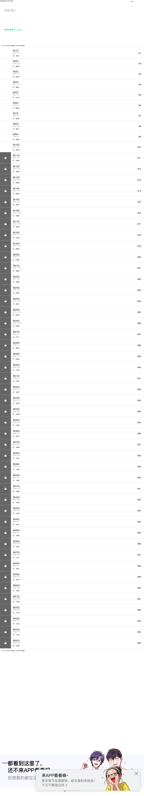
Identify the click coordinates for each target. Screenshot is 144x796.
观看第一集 (13, 36)
